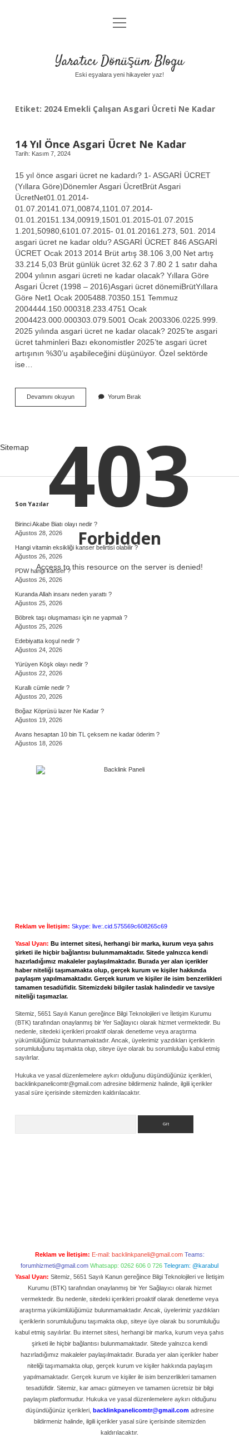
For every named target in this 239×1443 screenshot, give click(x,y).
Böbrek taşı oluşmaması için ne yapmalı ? (71, 617)
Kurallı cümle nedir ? (42, 687)
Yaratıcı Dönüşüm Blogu (119, 61)
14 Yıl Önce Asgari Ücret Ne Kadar (100, 144)
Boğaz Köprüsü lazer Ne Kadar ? (59, 711)
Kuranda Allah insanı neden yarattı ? (63, 594)
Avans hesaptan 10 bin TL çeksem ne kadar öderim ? (87, 734)
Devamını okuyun (56, 400)
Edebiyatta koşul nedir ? (47, 641)
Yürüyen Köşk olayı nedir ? (51, 664)
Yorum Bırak (124, 396)
